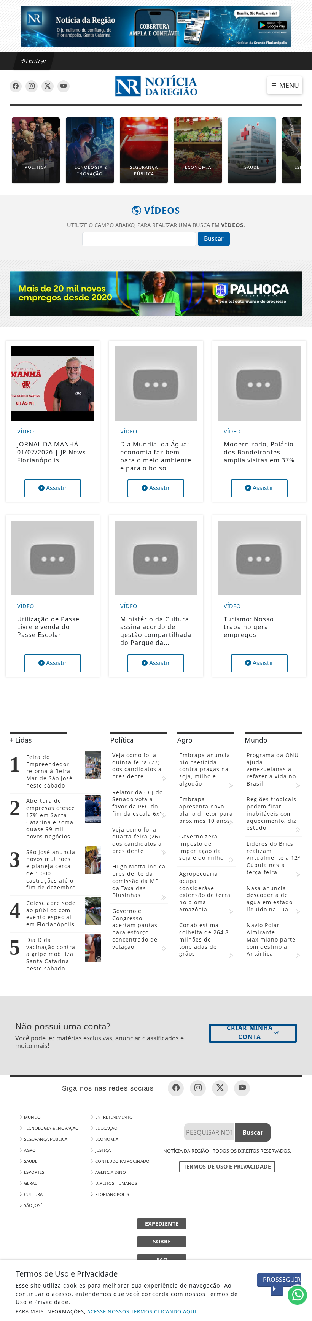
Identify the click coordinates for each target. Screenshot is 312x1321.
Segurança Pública (45, 1139)
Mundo (32, 1117)
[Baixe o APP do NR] (156, 25)
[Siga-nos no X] (47, 86)
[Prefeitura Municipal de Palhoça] (156, 293)
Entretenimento (113, 1117)
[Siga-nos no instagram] (63, 86)
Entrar (37, 61)
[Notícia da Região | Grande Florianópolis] (156, 86)
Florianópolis (111, 1194)
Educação (106, 1128)
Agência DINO (110, 1172)
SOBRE (162, 1241)
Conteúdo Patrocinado (122, 1161)
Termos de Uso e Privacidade (227, 1166)
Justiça (102, 1150)
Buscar (214, 238)
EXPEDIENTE (161, 1223)
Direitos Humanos (115, 1183)
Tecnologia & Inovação (51, 1128)
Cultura (33, 1194)
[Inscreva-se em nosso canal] (31, 86)
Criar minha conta (250, 1032)
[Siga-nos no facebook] (16, 86)
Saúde (30, 1161)
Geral (30, 1183)
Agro (29, 1150)
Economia (106, 1139)
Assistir (56, 488)
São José (33, 1205)
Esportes (33, 1172)
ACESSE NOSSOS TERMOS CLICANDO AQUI (141, 1311)
